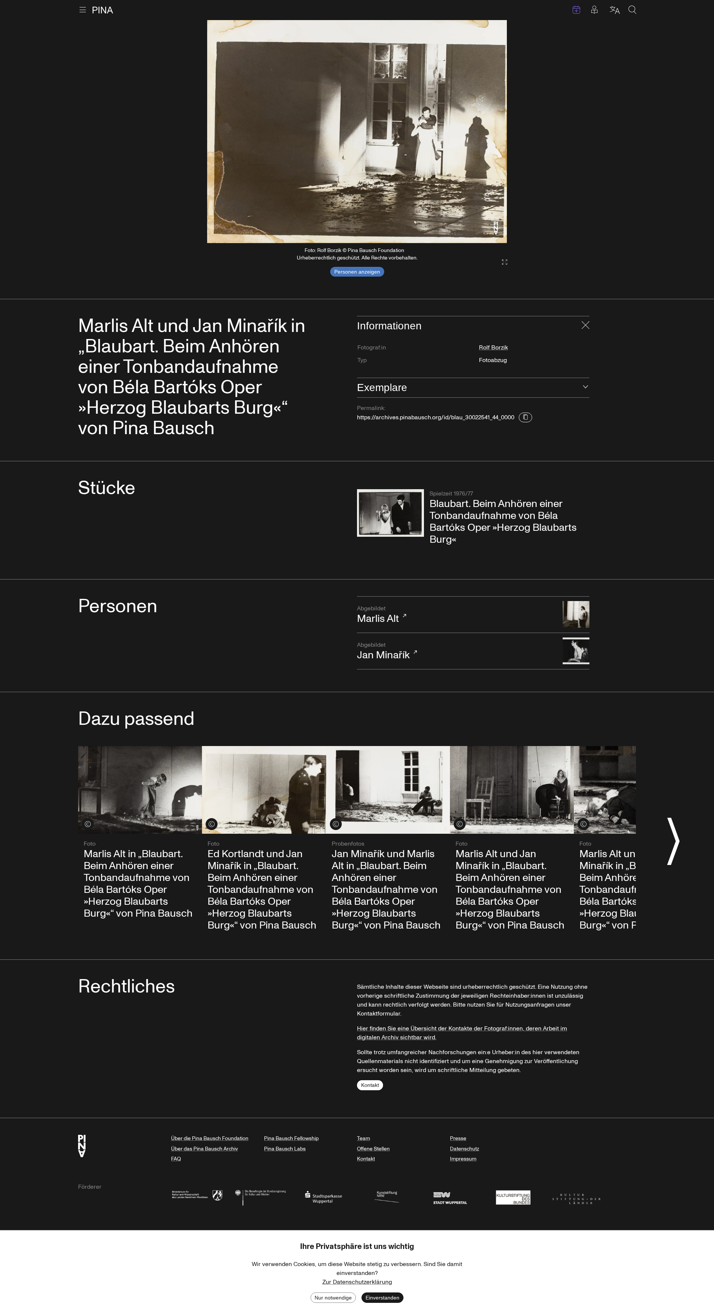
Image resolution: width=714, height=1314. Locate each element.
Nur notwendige (333, 1298)
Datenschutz (464, 1148)
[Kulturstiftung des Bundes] (513, 1196)
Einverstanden (382, 1298)
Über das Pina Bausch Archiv (204, 1148)
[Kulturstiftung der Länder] (576, 1196)
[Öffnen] (585, 387)
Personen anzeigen (357, 272)
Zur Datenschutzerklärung (357, 1282)
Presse (458, 1138)
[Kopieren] (525, 417)
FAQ (176, 1158)
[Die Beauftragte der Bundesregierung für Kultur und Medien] (260, 1196)
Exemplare (382, 387)
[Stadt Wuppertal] (450, 1196)
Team (363, 1138)
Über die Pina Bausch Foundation (209, 1138)
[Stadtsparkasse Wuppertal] (324, 1196)
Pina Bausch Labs (285, 1148)
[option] (357, 131)
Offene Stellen (373, 1148)
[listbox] (357, 131)
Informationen (389, 326)
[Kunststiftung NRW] (387, 1196)
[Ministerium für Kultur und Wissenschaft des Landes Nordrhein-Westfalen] (197, 1196)
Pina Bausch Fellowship (291, 1138)
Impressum (463, 1158)
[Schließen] (585, 326)
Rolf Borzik (493, 347)
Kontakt (370, 1085)
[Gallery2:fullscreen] (501, 262)
